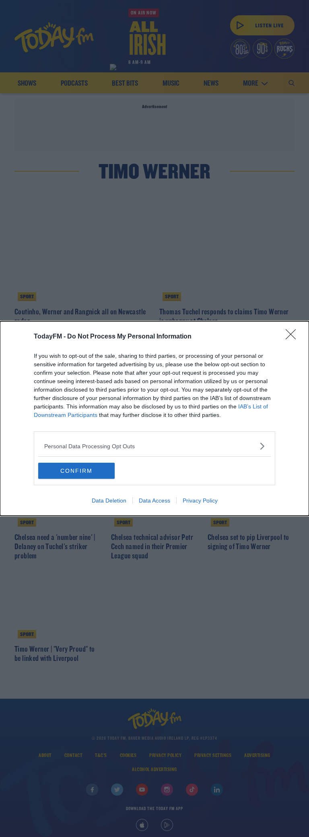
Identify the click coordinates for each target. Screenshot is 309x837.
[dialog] (154, 418)
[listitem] (154, 446)
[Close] (293, 337)
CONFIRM (76, 471)
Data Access (154, 500)
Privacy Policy (200, 500)
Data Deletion (109, 500)
